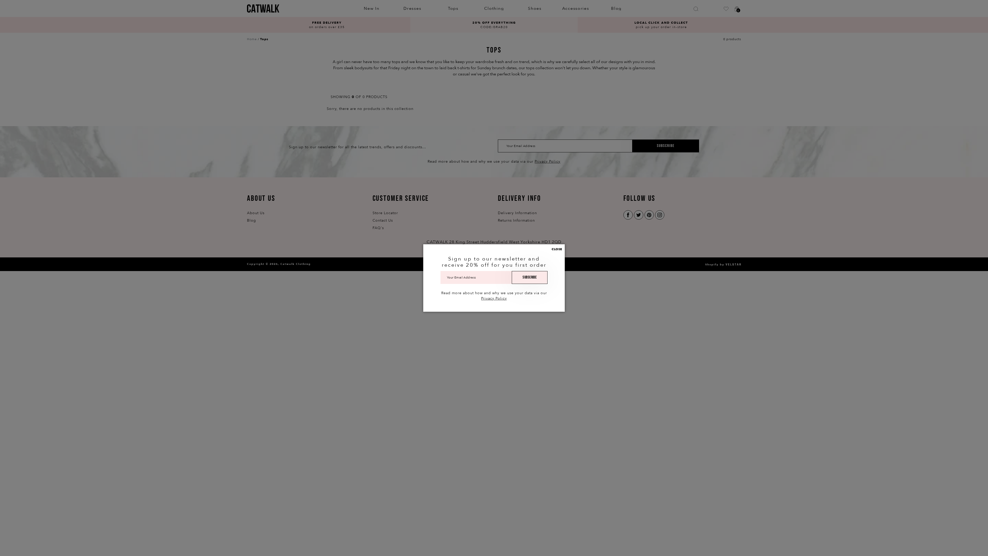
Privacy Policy (494, 298)
